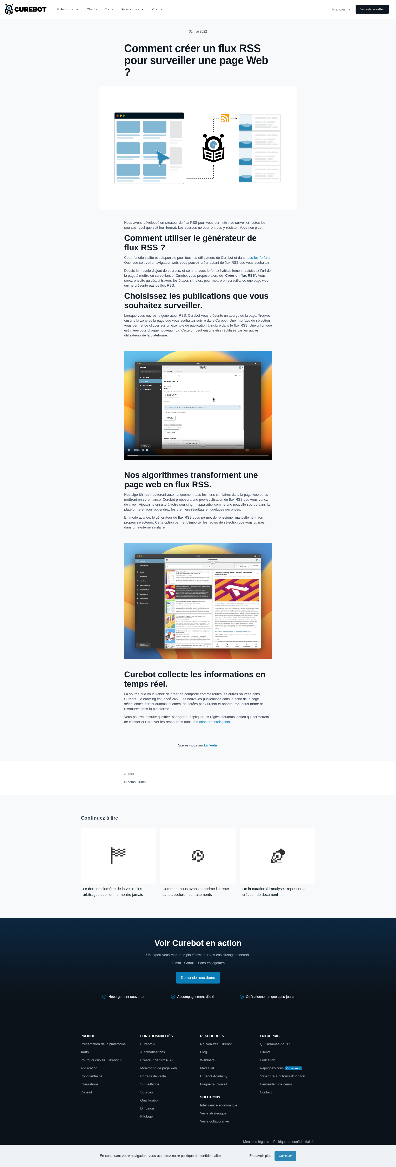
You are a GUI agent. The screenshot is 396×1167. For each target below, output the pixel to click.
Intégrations (89, 1084)
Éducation (267, 1060)
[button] (341, 9)
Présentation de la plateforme (103, 1044)
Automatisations (152, 1052)
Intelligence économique (218, 1105)
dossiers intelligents (214, 722)
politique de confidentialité (201, 1156)
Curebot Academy (214, 1076)
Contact (266, 1092)
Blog (203, 1052)
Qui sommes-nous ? (275, 1044)
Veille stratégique (213, 1113)
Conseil (86, 1092)
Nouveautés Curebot (216, 1044)
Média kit (207, 1068)
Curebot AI (148, 1044)
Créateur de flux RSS (156, 1060)
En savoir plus (260, 1156)
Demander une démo (276, 1084)
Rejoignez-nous (272, 1068)
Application (88, 1068)
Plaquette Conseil (213, 1084)
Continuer (285, 1156)
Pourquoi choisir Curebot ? (100, 1060)
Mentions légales (256, 1142)
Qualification (149, 1100)
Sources (146, 1092)
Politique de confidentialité (293, 1142)
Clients (265, 1052)
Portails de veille (153, 1076)
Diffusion (147, 1108)
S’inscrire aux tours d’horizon (282, 1076)
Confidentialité (91, 1076)
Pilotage (146, 1116)
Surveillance (149, 1084)
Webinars (207, 1060)
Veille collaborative (214, 1121)
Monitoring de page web (158, 1068)
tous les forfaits (258, 258)
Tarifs (84, 1052)
